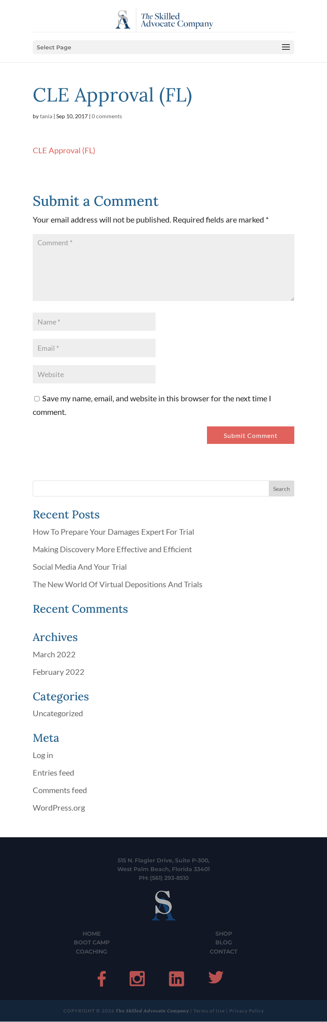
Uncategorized (58, 713)
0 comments (107, 116)
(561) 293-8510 (169, 877)
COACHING (91, 951)
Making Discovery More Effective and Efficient (112, 549)
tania (46, 116)
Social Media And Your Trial (80, 566)
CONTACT (223, 951)
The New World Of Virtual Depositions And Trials (118, 584)
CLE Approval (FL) (64, 150)
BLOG (223, 942)
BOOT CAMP (92, 942)
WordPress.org (59, 807)
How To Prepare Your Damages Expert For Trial (113, 531)
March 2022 (54, 654)
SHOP (223, 933)
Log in (43, 755)
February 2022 (59, 671)
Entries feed (53, 772)
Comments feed (60, 790)
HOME (91, 933)
